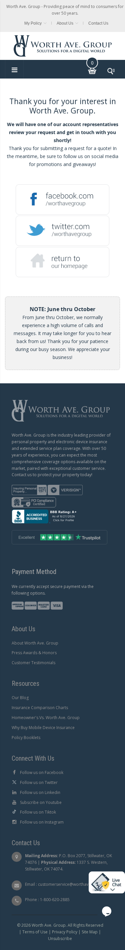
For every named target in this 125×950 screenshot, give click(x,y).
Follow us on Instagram (42, 822)
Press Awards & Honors (34, 653)
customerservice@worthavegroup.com (75, 884)
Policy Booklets (26, 737)
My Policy (33, 23)
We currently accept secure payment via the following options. (53, 590)
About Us (65, 23)
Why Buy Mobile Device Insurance (43, 727)
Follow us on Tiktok (38, 812)
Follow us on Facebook (41, 772)
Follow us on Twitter (39, 782)
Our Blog (20, 697)
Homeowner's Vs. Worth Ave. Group (46, 717)
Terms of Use (35, 932)
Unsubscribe (60, 938)
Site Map (90, 932)
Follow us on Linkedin (40, 792)
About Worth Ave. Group (35, 643)
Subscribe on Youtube (41, 802)
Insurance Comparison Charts (40, 707)
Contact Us (98, 23)
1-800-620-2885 (55, 899)
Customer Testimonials (33, 662)
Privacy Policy (64, 932)
